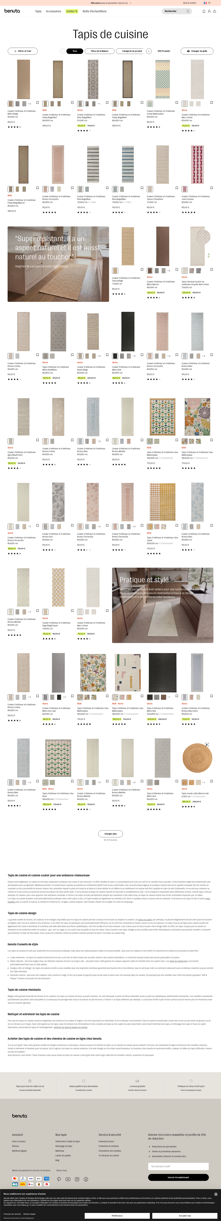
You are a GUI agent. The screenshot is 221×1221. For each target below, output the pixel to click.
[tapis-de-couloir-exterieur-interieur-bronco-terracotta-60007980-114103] (45, 189)
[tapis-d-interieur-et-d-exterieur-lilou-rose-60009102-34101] (156, 526)
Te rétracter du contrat (109, 1155)
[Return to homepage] (12, 11)
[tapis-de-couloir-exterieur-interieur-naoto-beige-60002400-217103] (93, 356)
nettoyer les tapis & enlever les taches (70, 1027)
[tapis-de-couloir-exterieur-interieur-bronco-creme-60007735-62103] (45, 441)
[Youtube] (68, 1179)
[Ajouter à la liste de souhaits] (37, 102)
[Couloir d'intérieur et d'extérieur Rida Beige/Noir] (93, 164)
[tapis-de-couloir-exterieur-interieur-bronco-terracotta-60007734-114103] (80, 526)
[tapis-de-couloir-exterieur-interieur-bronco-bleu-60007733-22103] (80, 441)
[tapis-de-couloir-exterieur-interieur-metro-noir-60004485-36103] (115, 356)
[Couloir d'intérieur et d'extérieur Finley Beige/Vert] (58, 79)
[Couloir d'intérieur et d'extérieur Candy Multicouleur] (163, 79)
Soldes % (71, 11)
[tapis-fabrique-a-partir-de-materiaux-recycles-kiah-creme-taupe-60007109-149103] (191, 270)
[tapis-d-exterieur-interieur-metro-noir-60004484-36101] (149, 697)
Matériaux (59, 1151)
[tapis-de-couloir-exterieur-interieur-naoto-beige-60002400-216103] (87, 356)
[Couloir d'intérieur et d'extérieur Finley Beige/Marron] (23, 164)
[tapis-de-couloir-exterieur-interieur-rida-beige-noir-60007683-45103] (80, 189)
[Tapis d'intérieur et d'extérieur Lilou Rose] (58, 758)
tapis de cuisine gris (178, 961)
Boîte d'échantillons (95, 11)
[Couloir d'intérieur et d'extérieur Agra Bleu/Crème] (23, 417)
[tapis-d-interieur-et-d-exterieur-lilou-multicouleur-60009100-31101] (191, 441)
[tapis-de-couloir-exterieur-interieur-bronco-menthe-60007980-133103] (59, 189)
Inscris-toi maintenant (178, 1177)
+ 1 (99, 104)
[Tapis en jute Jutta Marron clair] (197, 758)
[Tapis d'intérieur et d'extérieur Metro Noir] (163, 673)
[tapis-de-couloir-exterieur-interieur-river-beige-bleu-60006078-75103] (80, 103)
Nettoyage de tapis (63, 1146)
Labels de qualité (63, 1155)
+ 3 (168, 356)
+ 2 (29, 104)
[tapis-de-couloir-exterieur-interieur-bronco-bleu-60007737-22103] (17, 356)
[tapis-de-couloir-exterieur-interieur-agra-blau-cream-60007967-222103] (10, 441)
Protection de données (109, 1146)
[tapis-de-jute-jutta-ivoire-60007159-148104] (198, 782)
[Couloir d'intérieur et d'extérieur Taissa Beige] (128, 246)
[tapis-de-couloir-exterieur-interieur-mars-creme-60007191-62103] (191, 103)
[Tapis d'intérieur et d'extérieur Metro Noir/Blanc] (58, 331)
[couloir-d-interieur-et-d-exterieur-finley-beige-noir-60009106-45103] (52, 103)
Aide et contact (19, 1141)
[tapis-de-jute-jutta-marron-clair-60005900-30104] (184, 782)
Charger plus (111, 834)
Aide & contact (189, 3)
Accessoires (53, 11)
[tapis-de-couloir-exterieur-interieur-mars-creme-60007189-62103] (184, 103)
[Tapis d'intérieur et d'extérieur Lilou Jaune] (163, 502)
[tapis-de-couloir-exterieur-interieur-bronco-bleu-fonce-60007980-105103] (52, 189)
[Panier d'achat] (214, 11)
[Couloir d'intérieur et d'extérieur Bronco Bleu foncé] (197, 673)
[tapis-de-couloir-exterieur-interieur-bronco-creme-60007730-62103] (24, 611)
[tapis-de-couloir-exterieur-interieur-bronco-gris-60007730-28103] (17, 611)
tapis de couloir (145, 919)
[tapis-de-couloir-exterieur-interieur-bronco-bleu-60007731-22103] (184, 356)
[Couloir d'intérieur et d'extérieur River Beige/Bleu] (93, 79)
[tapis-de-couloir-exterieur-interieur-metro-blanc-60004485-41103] (24, 103)
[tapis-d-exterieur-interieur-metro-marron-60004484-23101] (163, 697)
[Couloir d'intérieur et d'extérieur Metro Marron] (163, 246)
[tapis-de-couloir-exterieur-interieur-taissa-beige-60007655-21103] (115, 270)
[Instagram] (77, 1179)
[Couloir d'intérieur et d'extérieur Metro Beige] (23, 79)
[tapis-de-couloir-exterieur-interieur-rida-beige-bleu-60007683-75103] (87, 189)
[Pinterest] (59, 1179)
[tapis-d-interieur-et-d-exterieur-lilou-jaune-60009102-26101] (149, 526)
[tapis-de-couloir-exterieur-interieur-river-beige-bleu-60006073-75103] (93, 103)
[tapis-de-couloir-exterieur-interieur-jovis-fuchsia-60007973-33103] (184, 189)
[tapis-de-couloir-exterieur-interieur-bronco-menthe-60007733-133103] (80, 782)
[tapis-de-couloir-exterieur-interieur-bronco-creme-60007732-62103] (24, 526)
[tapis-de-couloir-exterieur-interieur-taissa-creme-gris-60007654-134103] (149, 189)
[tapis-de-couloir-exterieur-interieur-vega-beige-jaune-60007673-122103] (45, 611)
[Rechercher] (188, 11)
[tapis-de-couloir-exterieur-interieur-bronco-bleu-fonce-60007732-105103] (24, 697)
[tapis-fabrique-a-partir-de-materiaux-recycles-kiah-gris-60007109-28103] (198, 270)
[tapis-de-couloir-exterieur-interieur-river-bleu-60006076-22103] (87, 103)
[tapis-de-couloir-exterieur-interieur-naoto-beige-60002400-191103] (80, 356)
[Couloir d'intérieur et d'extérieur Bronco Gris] (58, 502)
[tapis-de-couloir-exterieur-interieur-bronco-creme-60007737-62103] (10, 356)
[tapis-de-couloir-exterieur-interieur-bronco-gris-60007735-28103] (52, 441)
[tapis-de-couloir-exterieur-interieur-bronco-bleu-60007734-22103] (87, 526)
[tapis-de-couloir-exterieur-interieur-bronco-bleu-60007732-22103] (17, 526)
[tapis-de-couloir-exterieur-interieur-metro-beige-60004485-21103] (10, 103)
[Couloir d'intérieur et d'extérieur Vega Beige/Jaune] (58, 587)
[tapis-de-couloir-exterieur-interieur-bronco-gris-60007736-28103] (45, 526)
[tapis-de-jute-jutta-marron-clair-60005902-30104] (191, 782)
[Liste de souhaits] (204, 11)
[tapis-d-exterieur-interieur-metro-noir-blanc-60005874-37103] (45, 356)
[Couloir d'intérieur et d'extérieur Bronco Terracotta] (58, 164)
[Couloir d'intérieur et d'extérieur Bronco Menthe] (128, 417)
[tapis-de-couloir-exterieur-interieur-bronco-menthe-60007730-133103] (10, 611)
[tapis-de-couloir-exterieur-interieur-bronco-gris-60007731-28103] (156, 356)
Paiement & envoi (106, 1141)
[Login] (209, 11)
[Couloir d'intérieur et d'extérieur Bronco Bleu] (197, 331)
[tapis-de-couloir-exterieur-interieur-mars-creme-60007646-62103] (198, 103)
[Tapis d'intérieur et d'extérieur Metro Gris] (163, 758)
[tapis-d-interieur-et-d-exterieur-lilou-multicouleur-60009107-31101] (149, 441)
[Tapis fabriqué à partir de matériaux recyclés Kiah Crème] (197, 246)
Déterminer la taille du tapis (67, 1141)
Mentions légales (19, 1151)
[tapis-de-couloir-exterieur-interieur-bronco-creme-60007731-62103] (163, 356)
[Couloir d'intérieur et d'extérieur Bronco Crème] (23, 331)
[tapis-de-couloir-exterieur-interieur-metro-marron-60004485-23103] (149, 270)
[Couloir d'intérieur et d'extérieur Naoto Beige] (93, 331)
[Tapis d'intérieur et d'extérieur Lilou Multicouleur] (163, 417)
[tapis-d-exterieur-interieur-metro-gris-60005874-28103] (52, 356)
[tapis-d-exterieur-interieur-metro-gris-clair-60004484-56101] (156, 697)
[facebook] (86, 1179)
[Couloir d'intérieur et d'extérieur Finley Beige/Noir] (128, 79)
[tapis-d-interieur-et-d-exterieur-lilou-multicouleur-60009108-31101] (198, 441)
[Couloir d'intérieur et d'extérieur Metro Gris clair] (58, 673)
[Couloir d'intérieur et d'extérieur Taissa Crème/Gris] (163, 164)
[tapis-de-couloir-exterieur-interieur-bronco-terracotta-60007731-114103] (149, 356)
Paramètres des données (110, 1151)
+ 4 (99, 356)
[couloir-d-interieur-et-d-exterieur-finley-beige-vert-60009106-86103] (45, 103)
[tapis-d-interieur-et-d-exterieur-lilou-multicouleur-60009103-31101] (163, 526)
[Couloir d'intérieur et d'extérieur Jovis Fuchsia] (197, 164)
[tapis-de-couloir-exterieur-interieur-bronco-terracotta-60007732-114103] (10, 526)
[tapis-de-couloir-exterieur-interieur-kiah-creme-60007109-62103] (184, 270)
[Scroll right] (149, 51)
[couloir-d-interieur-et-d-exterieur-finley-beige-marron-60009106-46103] (59, 103)
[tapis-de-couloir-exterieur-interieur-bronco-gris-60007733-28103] (87, 441)
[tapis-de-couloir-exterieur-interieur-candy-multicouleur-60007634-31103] (149, 103)
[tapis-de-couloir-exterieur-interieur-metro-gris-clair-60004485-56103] (17, 103)
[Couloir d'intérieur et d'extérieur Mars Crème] (197, 79)
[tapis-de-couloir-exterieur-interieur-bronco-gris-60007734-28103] (93, 526)
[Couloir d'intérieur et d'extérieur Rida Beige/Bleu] (128, 164)
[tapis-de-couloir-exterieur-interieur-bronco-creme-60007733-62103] (93, 441)
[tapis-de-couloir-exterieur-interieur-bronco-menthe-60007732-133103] (115, 782)
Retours (15, 1146)
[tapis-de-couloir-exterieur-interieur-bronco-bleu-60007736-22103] (52, 526)
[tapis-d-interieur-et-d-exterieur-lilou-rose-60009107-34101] (156, 441)
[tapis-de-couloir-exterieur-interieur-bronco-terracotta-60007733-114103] (115, 526)
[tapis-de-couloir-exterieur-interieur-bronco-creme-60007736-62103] (59, 526)
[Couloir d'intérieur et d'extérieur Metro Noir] (128, 331)
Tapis (38, 11)
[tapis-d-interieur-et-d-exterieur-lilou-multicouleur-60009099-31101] (184, 441)
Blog (57, 1160)
